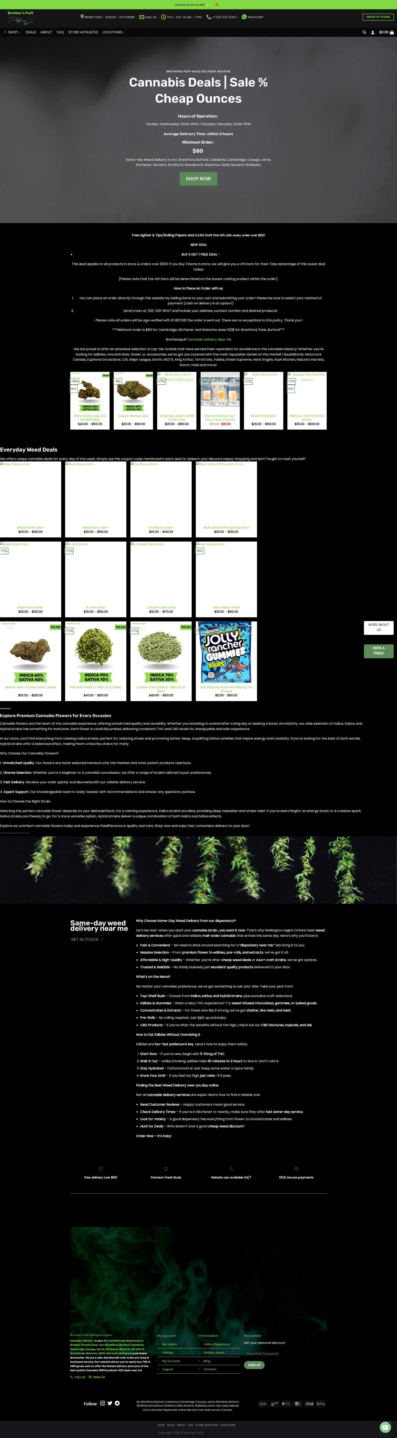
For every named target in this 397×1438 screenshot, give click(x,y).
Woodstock (193, 164)
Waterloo (212, 164)
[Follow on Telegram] (117, 1403)
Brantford (186, 159)
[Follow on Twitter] (110, 1403)
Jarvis (265, 159)
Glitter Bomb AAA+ (30, 528)
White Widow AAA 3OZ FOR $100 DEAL (89, 418)
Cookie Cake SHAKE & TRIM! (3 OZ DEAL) (161, 689)
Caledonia (217, 159)
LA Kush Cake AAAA (161, 607)
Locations (112, 32)
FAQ (60, 32)
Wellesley (253, 164)
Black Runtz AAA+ (96, 528)
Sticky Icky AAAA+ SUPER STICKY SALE (176, 418)
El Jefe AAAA (95, 607)
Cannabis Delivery (82, 1340)
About (46, 32)
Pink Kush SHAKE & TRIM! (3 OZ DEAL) (96, 687)
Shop (12, 32)
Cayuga (253, 159)
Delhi (225, 164)
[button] (364, 32)
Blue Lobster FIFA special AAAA (226, 528)
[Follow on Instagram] (102, 1403)
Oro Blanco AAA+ (161, 528)
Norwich (159, 164)
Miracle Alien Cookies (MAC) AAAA (30, 687)
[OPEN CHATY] (385, 1426)
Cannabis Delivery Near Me (209, 339)
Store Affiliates (83, 32)
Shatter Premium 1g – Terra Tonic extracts (220, 418)
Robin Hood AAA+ (264, 416)
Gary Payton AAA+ (226, 607)
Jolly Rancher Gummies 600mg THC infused (226, 689)
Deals (31, 32)
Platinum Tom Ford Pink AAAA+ (307, 418)
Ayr (174, 159)
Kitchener (144, 164)
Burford (202, 159)
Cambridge (236, 159)
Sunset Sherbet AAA (133, 416)
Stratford (175, 164)
